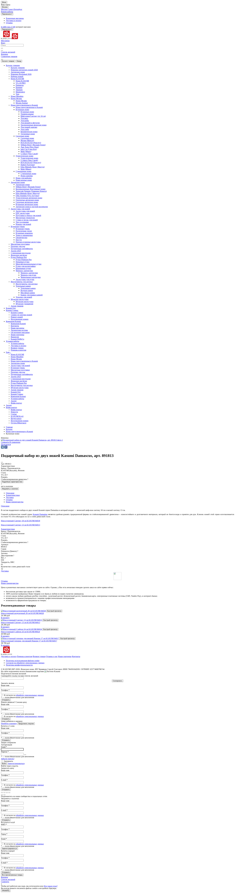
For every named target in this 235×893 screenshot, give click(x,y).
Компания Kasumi (18, 324)
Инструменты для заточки (27, 284)
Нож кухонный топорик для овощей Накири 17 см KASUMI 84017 (29, 641)
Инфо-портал (16, 410)
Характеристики (8, 529)
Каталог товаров (8, 61)
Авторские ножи (23, 185)
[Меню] (2, 59)
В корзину (5, 618)
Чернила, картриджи (29, 273)
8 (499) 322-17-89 (8, 27)
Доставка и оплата (8, 656)
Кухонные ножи (27, 112)
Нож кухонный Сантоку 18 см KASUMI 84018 (20, 521)
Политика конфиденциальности (19, 665)
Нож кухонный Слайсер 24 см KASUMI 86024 (20, 632)
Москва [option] (4, 9)
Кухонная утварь (23, 229)
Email (4, 747)
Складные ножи (27, 138)
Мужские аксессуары (24, 301)
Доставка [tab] (10, 497)
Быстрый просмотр (54, 611)
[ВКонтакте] (2, 447)
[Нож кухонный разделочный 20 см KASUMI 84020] (23, 611)
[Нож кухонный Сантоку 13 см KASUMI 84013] (21, 620)
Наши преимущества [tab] (14, 502)
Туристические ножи (29, 158)
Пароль (5, 752)
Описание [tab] (10, 493)
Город (4, 834)
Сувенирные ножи (28, 173)
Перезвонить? (7, 14)
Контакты (76, 656)
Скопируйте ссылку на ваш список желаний (19, 676)
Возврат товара (39, 656)
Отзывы (4, 581)
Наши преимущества (9, 583)
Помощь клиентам (24, 656)
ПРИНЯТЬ (6, 891)
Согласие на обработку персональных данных (25, 663)
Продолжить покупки (26, 724)
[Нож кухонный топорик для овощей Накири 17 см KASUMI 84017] (30, 638)
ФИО (4, 824)
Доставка (5, 571)
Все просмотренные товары (12, 875)
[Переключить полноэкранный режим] (7, 792)
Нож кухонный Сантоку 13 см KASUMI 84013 (20, 525)
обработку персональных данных (30, 695)
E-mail (4, 780)
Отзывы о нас (52, 656)
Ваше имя (5, 685)
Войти (4, 764)
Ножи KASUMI (22, 81)
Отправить (6, 700)
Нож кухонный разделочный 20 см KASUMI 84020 (22, 613)
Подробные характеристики (12, 482)
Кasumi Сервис (17, 313)
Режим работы (7, 12)
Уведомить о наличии (10, 489)
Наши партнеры (64, 656)
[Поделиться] (4, 792)
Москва (4, 7)
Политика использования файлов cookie (22, 661)
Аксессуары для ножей (25, 211)
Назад (19, 61)
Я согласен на (24, 695)
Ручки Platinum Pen (24, 260)
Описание (5, 506)
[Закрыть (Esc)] (2, 792)
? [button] (7, 475)
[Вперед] (4, 794)
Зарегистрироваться (16, 763)
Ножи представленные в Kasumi (29, 107)
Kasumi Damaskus (40, 514)
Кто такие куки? (51, 886)
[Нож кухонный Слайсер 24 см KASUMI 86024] (21, 629)
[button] (6, 444)
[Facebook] (5, 447)
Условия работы (17, 343)
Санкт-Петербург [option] (15, 9)
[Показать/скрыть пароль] (25, 754)
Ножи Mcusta (21, 101)
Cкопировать (117, 681)
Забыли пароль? (7, 759)
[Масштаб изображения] (9, 792)
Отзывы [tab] (9, 500)
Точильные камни (28, 288)
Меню (4, 2)
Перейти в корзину (9, 723)
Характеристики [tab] (13, 495)
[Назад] (2, 794)
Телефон (5, 690)
